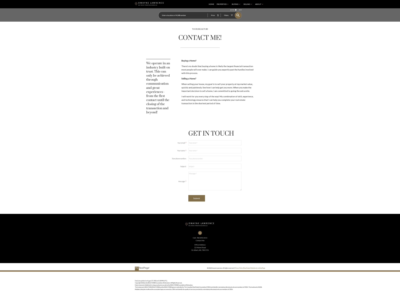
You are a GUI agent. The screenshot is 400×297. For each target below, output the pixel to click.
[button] (200, 233)
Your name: (181, 151)
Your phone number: (179, 158)
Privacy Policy (239, 268)
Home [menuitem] (211, 4)
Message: (182, 181)
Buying (235, 4)
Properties (222, 4)
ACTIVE (232, 10)
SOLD (240, 10)
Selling (247, 4)
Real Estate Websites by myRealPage (254, 268)
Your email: (182, 143)
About (258, 4)
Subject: (183, 166)
